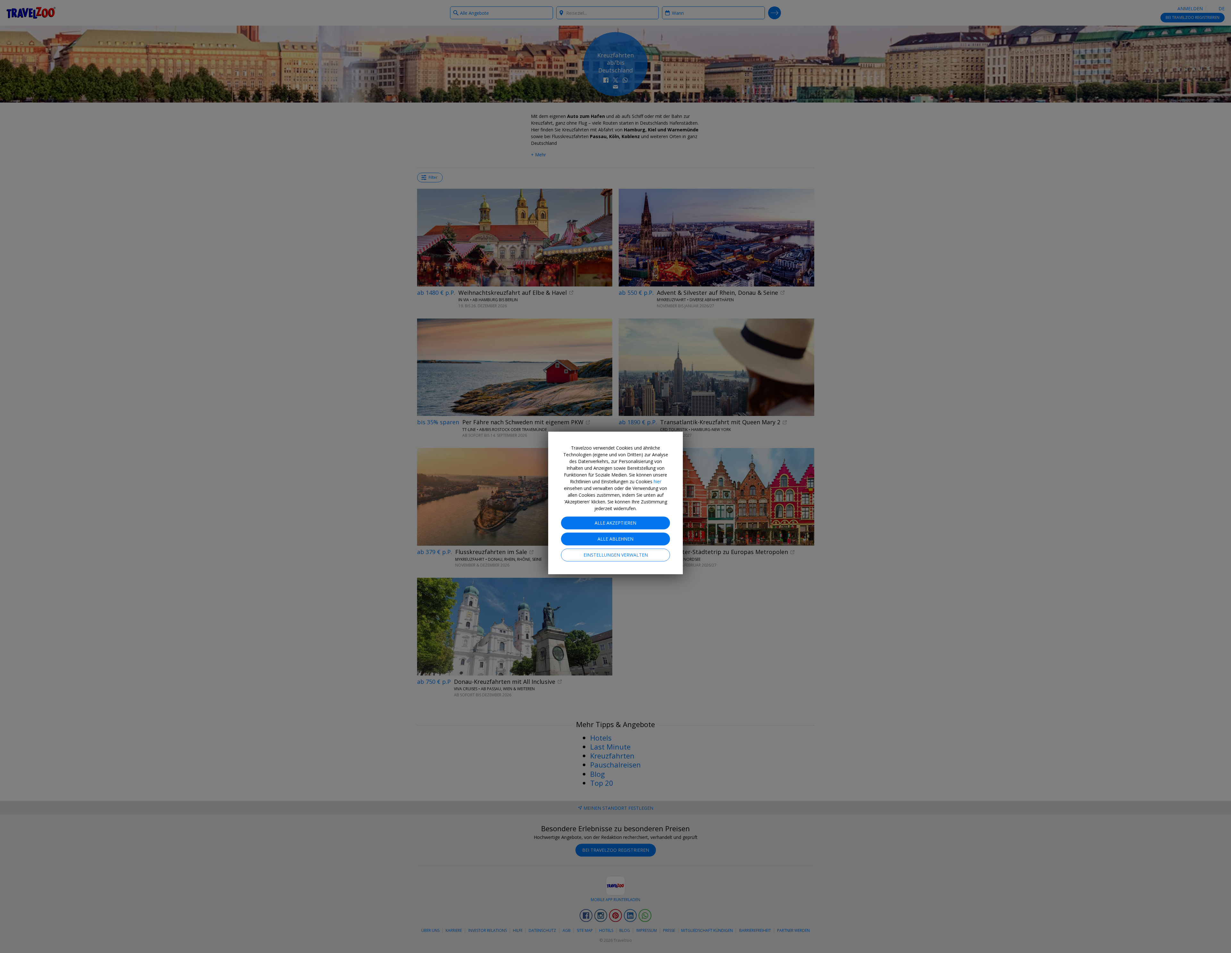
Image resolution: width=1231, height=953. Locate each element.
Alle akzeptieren (615, 523)
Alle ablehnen (615, 539)
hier (657, 481)
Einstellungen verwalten (615, 555)
